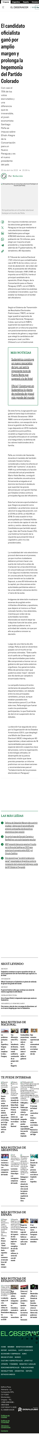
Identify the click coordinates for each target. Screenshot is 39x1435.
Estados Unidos (8, 1374)
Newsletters (7, 1371)
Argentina (16, 2)
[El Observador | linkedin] (27, 1338)
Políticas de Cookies (5, 1416)
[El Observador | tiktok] (22, 1338)
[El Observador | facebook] (28, 1335)
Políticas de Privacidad (5, 1421)
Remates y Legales (27, 1364)
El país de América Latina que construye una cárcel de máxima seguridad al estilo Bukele (17, 991)
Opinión (4, 1364)
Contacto (4, 1431)
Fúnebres (14, 1364)
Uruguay (6, 2)
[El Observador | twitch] (37, 1342)
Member (11, 1347)
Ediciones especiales (10, 1367)
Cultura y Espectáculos (12, 1361)
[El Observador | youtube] (37, 1335)
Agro (24, 1354)
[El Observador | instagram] (33, 1335)
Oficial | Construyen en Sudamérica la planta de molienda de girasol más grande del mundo (18, 982)
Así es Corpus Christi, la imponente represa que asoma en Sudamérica (19, 999)
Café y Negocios (25, 1350)
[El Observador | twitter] (24, 1335)
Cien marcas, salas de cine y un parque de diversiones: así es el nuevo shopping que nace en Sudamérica (19, 1007)
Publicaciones (27, 1367)
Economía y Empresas (10, 1354)
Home (3, 1347)
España (29, 1371)
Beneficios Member (24, 1347)
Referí (4, 1350)
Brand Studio (7, 1357)
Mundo (35, 7)
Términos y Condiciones (5, 1426)
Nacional (12, 1350)
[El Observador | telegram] (37, 1338)
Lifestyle (28, 1361)
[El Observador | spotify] (32, 1338)
